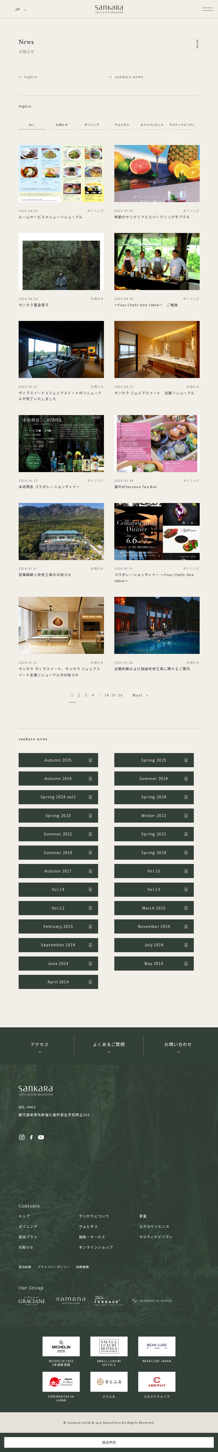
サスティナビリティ (182, 125)
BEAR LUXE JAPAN (156, 1361)
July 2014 (154, 944)
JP (17, 9)
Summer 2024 (154, 778)
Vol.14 (58, 889)
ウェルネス (122, 125)
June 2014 (58, 963)
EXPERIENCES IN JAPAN (61, 1398)
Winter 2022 (153, 815)
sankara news (129, 76)
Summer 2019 (58, 852)
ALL (32, 125)
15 (113, 695)
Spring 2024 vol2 (58, 796)
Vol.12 (58, 908)
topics (30, 76)
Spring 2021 (153, 833)
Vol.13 (154, 889)
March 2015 (154, 908)
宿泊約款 (25, 1267)
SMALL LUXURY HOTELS (109, 1363)
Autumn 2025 (58, 760)
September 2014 (58, 944)
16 (120, 695)
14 (106, 695)
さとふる (108, 1396)
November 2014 (154, 926)
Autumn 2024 (58, 778)
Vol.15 (154, 871)
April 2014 (58, 981)
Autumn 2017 (58, 871)
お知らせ (62, 125)
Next (137, 695)
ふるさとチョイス (157, 1396)
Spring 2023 (58, 815)
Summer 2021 (58, 833)
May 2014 (153, 963)
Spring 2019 (153, 852)
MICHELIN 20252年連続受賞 (61, 1363)
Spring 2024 (153, 796)
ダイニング (92, 125)
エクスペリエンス (152, 125)
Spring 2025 (153, 760)
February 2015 (58, 926)
